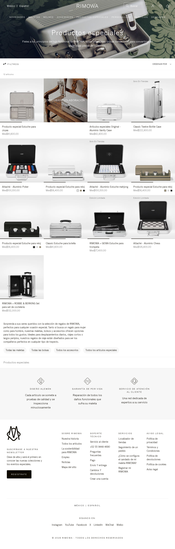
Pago (92, 460)
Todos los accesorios (67, 350)
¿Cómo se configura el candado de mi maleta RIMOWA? (128, 459)
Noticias (66, 462)
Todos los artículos (72, 443)
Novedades (17, 17)
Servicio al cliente (99, 441)
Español (24, 6)
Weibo (120, 524)
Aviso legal (152, 469)
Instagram (57, 524)
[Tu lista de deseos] (160, 6)
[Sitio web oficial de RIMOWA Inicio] (87, 6)
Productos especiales (92, 17)
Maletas (34, 17)
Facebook (82, 524)
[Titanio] (81, 190)
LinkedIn (98, 524)
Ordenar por (159, 64)
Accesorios (65, 17)
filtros (12, 64)
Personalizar (121, 17)
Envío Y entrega (98, 465)
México (12, 6)
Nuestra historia (70, 438)
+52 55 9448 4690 (100, 446)
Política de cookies (156, 464)
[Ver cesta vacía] (168, 6)
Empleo (66, 457)
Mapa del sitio (69, 467)
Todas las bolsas (40, 350)
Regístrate (19, 474)
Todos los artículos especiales (101, 350)
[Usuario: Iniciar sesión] (152, 6)
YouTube (69, 524)
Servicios (141, 17)
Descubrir (158, 17)
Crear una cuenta (99, 478)
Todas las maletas (15, 350)
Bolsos (48, 17)
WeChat (109, 524)
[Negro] (84, 190)
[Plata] (78, 190)
